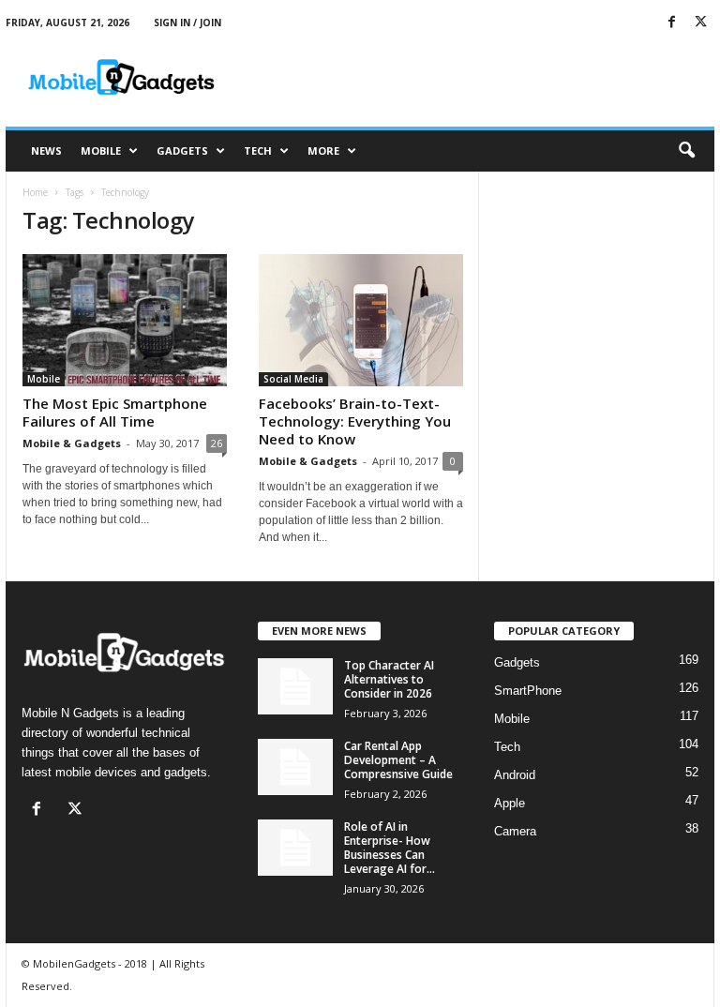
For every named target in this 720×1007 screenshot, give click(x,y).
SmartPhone (528, 691)
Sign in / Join (187, 22)
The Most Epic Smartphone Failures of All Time (114, 412)
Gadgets (182, 150)
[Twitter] (700, 23)
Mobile (101, 150)
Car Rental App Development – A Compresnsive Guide (398, 760)
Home (35, 192)
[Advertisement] (476, 77)
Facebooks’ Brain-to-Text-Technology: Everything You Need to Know (355, 421)
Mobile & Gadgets (71, 443)
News (46, 150)
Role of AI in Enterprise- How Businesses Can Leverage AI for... (389, 848)
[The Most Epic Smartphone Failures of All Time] (124, 320)
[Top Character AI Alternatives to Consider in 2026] (295, 686)
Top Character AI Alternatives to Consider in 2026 (389, 679)
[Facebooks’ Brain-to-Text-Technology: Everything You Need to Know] (361, 320)
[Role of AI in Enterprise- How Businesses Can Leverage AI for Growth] (295, 847)
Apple (509, 803)
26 (216, 443)
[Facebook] (671, 23)
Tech (258, 150)
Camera (515, 831)
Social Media (293, 378)
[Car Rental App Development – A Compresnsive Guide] (295, 767)
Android (514, 775)
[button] (686, 151)
